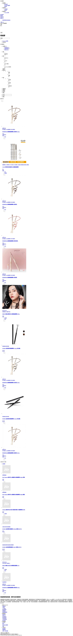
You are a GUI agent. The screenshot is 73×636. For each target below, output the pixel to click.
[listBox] (36, 98)
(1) (6, 49)
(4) (6, 48)
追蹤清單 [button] (4, 20)
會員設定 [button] (8, 20)
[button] (36, 6)
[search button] (0, 39)
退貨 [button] (6, 20)
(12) (6, 47)
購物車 (1, 15)
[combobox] (36, 36)
